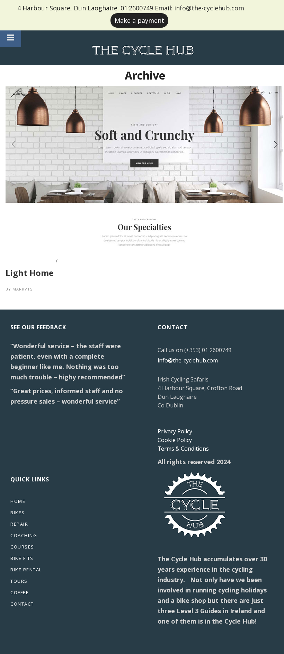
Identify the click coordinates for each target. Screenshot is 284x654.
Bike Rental (26, 570)
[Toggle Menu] (10, 37)
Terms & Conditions (183, 448)
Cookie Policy (175, 440)
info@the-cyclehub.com (209, 8)
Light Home (30, 272)
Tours (19, 581)
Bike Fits (22, 558)
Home (17, 501)
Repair (19, 524)
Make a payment (139, 20)
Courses (22, 547)
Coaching (23, 535)
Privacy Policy (175, 431)
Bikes (17, 512)
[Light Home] (144, 90)
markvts (22, 289)
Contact (22, 604)
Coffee (19, 592)
